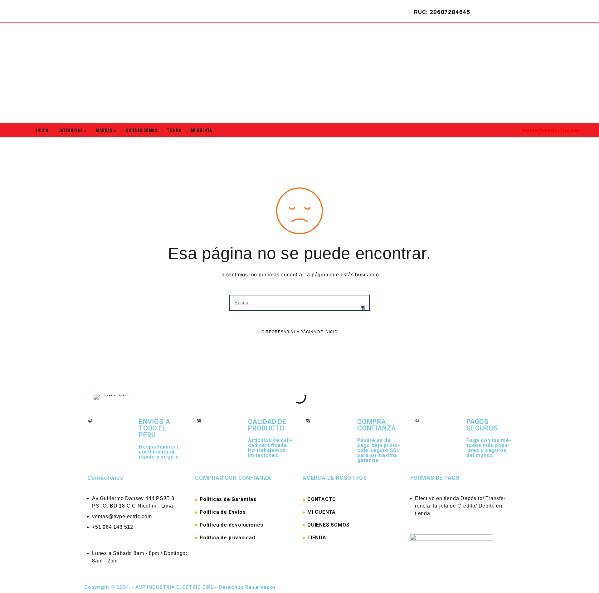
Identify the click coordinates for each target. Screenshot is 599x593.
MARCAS (104, 130)
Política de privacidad (227, 538)
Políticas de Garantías (228, 499)
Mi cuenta (201, 130)
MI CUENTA (321, 512)
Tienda (174, 130)
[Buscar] (363, 307)
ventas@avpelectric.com (551, 130)
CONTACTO (321, 499)
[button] (97, 397)
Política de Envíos (223, 512)
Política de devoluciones (231, 525)
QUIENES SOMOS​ (141, 130)
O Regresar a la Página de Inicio (299, 332)
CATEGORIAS (70, 130)
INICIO (42, 130)
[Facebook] (539, 11)
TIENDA (316, 538)
